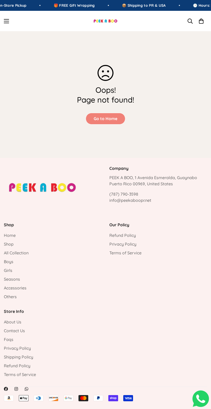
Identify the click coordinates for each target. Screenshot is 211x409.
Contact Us (14, 330)
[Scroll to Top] (201, 381)
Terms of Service (125, 252)
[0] (201, 21)
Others (10, 296)
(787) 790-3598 (123, 194)
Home (10, 235)
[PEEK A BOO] (105, 21)
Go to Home (105, 118)
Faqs (8, 339)
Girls (8, 270)
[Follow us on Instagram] (16, 389)
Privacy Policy (122, 244)
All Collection (16, 252)
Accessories (15, 287)
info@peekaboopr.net (130, 200)
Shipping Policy (18, 357)
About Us (12, 321)
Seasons (12, 279)
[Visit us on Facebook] (6, 389)
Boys (8, 261)
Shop (9, 244)
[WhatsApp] (26, 389)
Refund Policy (122, 235)
